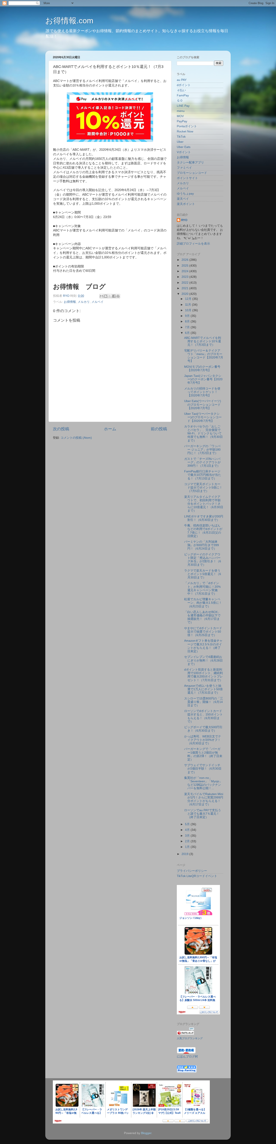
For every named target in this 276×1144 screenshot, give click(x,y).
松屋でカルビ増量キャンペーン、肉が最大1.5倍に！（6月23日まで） (203, 603)
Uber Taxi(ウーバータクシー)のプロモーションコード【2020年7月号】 (203, 417)
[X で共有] (110, 296)
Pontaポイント (187, 126)
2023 (185, 276)
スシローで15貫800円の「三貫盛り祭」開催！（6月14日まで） (203, 702)
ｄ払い (181, 90)
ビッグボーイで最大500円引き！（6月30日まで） (203, 729)
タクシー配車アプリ (190, 162)
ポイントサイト (187, 178)
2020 (185, 293)
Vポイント (184, 152)
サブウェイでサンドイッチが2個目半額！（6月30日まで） (202, 769)
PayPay (182, 121)
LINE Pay (183, 105)
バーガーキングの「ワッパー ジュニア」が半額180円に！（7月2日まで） (202, 450)
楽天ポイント (186, 204)
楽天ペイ (183, 198)
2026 (185, 259)
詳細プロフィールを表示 (193, 243)
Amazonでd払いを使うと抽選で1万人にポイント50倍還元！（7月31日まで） (203, 689)
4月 (188, 829)
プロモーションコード (192, 172)
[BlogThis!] (106, 296)
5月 (188, 824)
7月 (188, 327)
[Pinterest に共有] (118, 296)
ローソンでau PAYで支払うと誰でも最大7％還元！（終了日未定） (202, 814)
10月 (188, 310)
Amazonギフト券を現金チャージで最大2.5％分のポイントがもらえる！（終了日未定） (203, 646)
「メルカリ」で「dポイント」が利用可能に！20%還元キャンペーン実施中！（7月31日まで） (202, 588)
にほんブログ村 (187, 1056)
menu (181, 111)
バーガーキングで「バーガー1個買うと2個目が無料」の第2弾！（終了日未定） (203, 754)
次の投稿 (61, 429)
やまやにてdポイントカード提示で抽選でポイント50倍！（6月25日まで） (203, 632)
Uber (180, 141)
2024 (185, 271)
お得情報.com (69, 20)
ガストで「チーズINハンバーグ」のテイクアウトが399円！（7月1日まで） (202, 462)
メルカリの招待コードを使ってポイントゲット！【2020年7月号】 (202, 392)
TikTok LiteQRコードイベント (197, 876)
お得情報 (70, 301)
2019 (185, 854)
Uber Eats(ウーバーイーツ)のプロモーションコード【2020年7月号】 (202, 404)
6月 (188, 333)
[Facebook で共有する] (114, 296)
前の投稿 (159, 429)
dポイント (184, 85)
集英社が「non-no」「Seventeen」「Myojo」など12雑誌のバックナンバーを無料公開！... (203, 783)
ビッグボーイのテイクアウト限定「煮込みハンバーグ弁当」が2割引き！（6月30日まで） (202, 560)
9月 (188, 315)
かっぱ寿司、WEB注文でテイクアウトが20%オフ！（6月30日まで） (202, 740)
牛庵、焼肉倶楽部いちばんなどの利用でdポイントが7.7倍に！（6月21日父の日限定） (203, 531)
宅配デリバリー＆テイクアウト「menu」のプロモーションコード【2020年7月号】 (203, 356)
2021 (185, 288)
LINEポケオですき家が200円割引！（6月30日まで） (203, 518)
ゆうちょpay (185, 193)
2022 (185, 282)
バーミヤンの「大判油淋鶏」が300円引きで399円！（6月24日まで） (201, 545)
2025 (185, 265)
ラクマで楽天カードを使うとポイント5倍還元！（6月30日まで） (202, 574)
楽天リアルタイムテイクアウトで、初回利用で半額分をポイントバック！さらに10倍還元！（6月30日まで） (203, 503)
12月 (188, 298)
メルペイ (97, 301)
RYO (184, 220)
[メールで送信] (101, 296)
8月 (188, 321)
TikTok (181, 136)
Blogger (146, 1133)
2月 (188, 841)
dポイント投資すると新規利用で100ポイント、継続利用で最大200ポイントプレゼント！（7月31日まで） (203, 675)
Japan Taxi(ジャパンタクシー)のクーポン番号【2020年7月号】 (203, 379)
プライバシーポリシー (192, 870)
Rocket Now (185, 131)
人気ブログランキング (190, 1038)
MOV (180, 116)
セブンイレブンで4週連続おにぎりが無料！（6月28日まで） (203, 660)
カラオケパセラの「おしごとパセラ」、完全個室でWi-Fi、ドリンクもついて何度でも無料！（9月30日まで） (203, 433)
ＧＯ (180, 100)
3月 (188, 835)
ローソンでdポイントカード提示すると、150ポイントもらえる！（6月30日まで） (203, 716)
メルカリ (84, 301)
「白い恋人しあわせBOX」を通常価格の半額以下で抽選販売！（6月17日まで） (202, 617)
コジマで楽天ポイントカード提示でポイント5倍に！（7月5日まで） (203, 487)
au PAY (182, 80)
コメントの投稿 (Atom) (76, 437)
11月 (188, 304)
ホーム (110, 429)
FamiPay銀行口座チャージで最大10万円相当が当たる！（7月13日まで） (202, 475)
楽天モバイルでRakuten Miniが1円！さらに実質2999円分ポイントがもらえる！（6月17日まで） (203, 799)
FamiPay (183, 95)
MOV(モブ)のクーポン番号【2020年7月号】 (202, 368)
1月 (188, 847)
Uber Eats (183, 147)
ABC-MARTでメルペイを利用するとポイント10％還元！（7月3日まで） (202, 341)
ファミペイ (184, 167)
